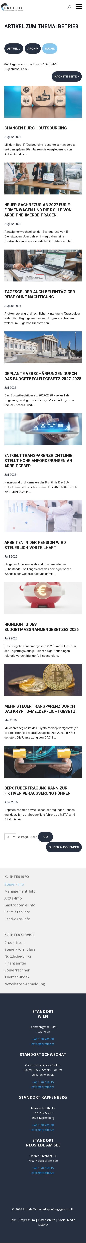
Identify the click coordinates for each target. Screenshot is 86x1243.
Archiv (32, 48)
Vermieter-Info (17, 912)
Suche (50, 48)
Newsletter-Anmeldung (24, 984)
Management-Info (20, 891)
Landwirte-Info (17, 919)
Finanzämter (15, 963)
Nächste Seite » (66, 76)
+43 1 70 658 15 (43, 1082)
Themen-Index (16, 977)
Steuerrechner (17, 970)
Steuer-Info (14, 884)
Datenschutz (46, 1220)
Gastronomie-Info (20, 905)
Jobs (14, 1220)
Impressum (27, 1220)
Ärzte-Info (13, 898)
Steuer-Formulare (20, 949)
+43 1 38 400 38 (43, 1039)
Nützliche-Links (18, 956)
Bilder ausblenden (64, 847)
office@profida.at (42, 1044)
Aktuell (13, 48)
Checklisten (14, 943)
